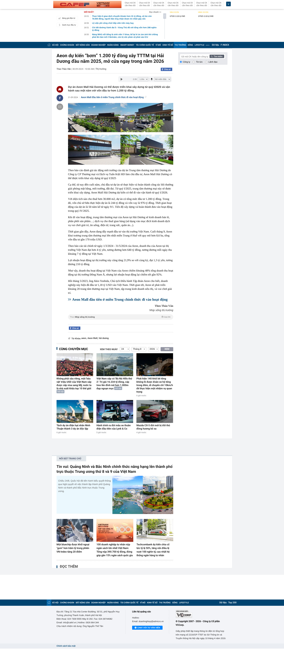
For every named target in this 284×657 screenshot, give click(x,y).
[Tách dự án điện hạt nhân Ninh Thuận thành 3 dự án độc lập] (75, 411)
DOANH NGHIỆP (98, 45)
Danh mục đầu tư (69, 25)
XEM (167, 349)
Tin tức (199, 62)
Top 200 (232, 602)
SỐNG (190, 45)
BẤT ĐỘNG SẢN (83, 45)
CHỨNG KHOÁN (67, 45)
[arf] (120, 320)
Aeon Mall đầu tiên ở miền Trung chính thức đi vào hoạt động (112, 97)
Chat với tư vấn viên (148, 628)
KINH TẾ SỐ (168, 45)
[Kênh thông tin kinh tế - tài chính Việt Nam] (87, 4)
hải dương (104, 338)
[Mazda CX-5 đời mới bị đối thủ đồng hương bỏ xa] (154, 411)
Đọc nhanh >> (155, 12)
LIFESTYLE (199, 45)
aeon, (84, 338)
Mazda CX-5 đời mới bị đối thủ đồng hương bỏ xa (153, 427)
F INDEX (225, 45)
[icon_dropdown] (228, 4)
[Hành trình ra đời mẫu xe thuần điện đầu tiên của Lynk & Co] (114, 411)
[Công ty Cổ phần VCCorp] (201, 614)
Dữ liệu (215, 45)
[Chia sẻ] (60, 98)
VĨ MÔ (158, 45)
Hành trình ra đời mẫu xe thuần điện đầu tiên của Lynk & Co (113, 427)
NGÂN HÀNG (113, 45)
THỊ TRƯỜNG (180, 45)
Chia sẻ (167, 69)
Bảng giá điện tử (68, 18)
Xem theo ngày (109, 349)
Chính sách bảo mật (66, 646)
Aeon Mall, (93, 338)
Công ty (186, 62)
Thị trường (100, 69)
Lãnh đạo (213, 62)
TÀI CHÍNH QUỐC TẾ (145, 45)
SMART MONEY (127, 45)
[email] (60, 106)
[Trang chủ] (48, 45)
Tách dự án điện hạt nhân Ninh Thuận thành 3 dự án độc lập (73, 427)
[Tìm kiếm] (217, 56)
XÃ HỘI (55, 45)
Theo (120, 317)
